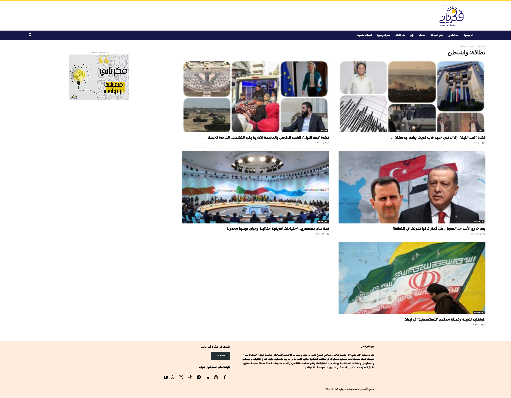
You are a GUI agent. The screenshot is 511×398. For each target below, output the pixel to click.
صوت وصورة (383, 35)
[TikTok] (190, 377)
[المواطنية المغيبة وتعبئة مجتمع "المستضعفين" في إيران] (412, 278)
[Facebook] (224, 377)
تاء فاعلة (400, 35)
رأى (412, 35)
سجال (422, 35)
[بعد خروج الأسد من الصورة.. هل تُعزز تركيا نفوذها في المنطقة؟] (412, 187)
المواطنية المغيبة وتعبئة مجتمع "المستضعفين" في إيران (444, 319)
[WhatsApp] (172, 377)
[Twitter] (181, 377)
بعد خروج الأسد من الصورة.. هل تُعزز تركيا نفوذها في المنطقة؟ (439, 228)
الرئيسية (468, 35)
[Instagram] (216, 377)
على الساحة (437, 35)
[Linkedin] (207, 377)
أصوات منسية (364, 35)
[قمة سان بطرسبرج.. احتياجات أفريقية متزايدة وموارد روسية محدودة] (255, 187)
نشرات (480, 131)
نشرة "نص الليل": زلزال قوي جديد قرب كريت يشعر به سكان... (438, 137)
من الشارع (453, 35)
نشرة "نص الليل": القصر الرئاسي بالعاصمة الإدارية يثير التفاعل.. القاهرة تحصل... (266, 137)
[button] (30, 35)
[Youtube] (165, 377)
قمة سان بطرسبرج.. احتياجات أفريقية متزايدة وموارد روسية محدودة (278, 228)
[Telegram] (198, 377)
